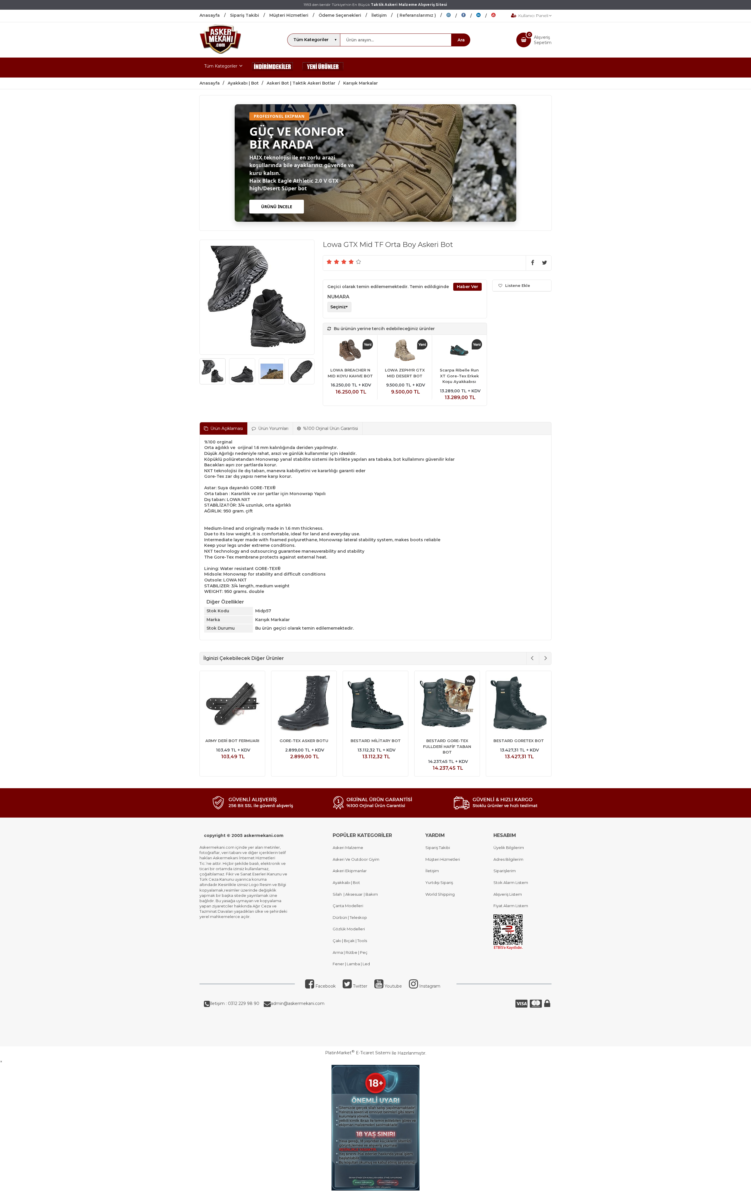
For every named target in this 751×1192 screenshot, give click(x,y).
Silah (338, 894)
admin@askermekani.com (297, 1003)
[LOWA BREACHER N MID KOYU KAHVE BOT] (350, 351)
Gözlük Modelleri (349, 929)
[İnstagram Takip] (453, 16)
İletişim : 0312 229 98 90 (234, 1003)
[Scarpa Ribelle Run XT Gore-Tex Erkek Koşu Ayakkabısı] (459, 351)
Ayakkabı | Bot (346, 882)
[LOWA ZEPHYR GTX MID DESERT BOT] (404, 351)
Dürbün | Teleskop (350, 917)
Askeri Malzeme (348, 847)
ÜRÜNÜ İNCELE (276, 206)
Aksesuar (353, 894)
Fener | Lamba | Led (351, 963)
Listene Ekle (517, 285)
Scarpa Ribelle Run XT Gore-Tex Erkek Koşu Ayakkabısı (459, 376)
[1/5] (329, 261)
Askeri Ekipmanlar (350, 870)
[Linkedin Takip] (483, 16)
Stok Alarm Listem (510, 882)
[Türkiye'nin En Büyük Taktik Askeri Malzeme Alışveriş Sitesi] (220, 52)
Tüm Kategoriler (220, 66)
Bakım (371, 894)
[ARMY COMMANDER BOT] (447, 704)
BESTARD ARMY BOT (304, 740)
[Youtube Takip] (498, 16)
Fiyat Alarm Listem (510, 905)
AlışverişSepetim (543, 40)
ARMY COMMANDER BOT (447, 740)
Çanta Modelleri (348, 905)
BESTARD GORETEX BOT (232, 740)
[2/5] (333, 261)
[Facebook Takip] (468, 16)
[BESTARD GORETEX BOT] (232, 704)
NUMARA (338, 297)
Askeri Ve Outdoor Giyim (356, 859)
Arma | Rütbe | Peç (350, 952)
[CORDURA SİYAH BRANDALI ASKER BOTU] (518, 704)
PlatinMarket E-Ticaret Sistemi (357, 1052)
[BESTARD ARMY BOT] (304, 704)
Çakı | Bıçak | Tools (350, 940)
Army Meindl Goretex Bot (375, 740)
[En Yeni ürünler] (323, 68)
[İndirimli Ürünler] (272, 68)
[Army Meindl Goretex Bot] (375, 704)
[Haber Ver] (467, 287)
